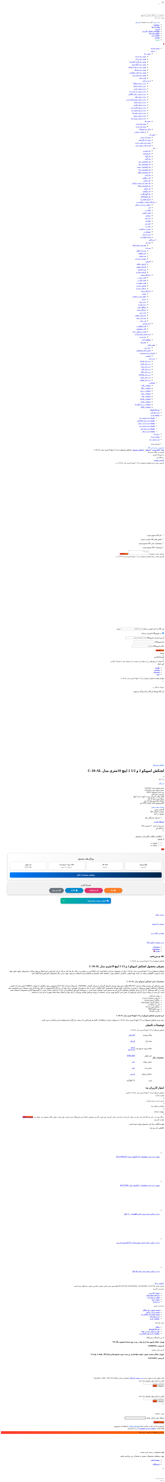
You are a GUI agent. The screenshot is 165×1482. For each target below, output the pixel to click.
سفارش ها (156, 27)
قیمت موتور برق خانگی (151, 1310)
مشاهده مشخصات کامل (86, 875)
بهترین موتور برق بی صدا (150, 1331)
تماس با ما (156, 1299)
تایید (155, 1386)
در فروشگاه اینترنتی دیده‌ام (151, 633)
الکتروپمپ (156, 450)
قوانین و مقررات (153, 1297)
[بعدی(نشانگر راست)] (161, 1480)
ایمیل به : (153, 843)
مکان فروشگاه (158, 646)
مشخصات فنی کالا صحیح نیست (150, 543)
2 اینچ (133, 1047)
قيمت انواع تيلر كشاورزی (150, 1314)
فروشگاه (156, 1464)
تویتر (158, 674)
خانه (162, 450)
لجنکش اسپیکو (138, 450)
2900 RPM (131, 1056)
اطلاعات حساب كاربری (151, 31)
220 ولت (132, 1035)
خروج (157, 40)
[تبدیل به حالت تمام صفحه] (161, 1478)
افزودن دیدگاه (28, 1117)
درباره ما (156, 1302)
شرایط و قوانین (134, 1426)
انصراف (160, 1386)
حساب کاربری (154, 1293)
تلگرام (157, 668)
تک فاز (132, 1041)
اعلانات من (155, 35)
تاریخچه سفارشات (153, 1295)
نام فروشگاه (159, 642)
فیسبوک (157, 672)
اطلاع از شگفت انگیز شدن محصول (148, 836)
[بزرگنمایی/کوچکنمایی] (163, 1478)
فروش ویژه (155, 444)
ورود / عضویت (158, 1422)
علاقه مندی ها (154, 33)
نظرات (157, 38)
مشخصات (156, 949)
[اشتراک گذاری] (159, 1478)
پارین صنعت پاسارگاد (137, 1378)
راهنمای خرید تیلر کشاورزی (149, 1333)
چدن (133, 1062)
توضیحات (156, 947)
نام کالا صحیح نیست (154, 535)
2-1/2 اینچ (131, 1049)
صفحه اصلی (155, 1460)
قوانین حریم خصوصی (147, 1428)
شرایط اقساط (154, 1329)
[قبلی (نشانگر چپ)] (163, 1480)
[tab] (83, 947)
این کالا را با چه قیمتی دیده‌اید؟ (153, 629)
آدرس (157, 29)
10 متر (132, 1074)
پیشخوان (156, 25)
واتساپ (157, 670)
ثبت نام (137, 22)
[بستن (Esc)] (156, 1478)
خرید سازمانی (154, 1316)
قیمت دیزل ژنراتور (153, 1312)
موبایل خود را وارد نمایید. (155, 1418)
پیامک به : (153, 845)
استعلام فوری (159, 822)
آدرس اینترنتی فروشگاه (155, 638)
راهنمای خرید (155, 1319)
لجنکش (148, 450)
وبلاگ (158, 1327)
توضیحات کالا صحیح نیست (152, 547)
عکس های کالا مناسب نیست (151, 539)
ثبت (162, 849)
